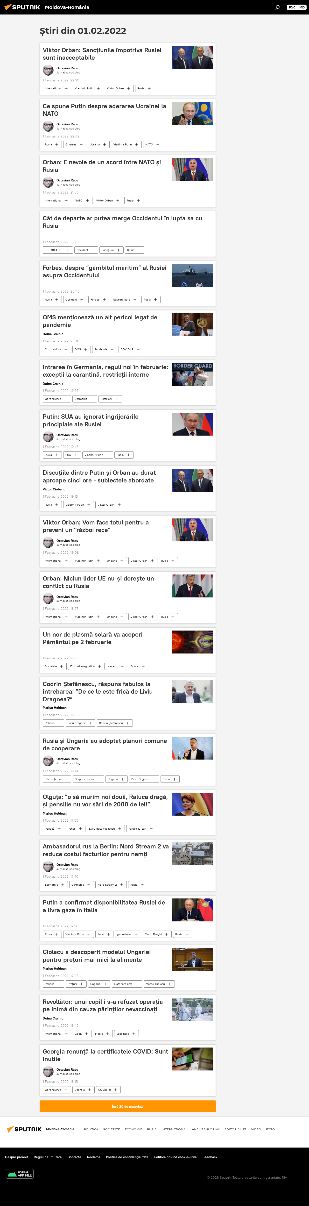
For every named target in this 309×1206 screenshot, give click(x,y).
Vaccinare (122, 1033)
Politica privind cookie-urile (175, 1157)
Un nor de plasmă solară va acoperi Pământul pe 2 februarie (93, 638)
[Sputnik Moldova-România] (23, 11)
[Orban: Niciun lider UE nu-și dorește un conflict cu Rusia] (192, 585)
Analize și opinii (206, 1129)
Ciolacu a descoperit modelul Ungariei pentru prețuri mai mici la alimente (97, 955)
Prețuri (72, 984)
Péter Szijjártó (140, 779)
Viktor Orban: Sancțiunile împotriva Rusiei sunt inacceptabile (102, 53)
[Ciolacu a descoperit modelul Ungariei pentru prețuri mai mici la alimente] (192, 959)
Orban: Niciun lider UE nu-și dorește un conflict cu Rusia (98, 582)
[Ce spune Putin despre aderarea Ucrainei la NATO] (192, 113)
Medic (99, 1033)
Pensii (72, 828)
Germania (81, 399)
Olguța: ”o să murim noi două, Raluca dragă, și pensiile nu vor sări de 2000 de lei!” (105, 800)
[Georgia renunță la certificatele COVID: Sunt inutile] (192, 1059)
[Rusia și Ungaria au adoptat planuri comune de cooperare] (192, 748)
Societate (51, 666)
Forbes (95, 299)
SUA (68, 455)
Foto (270, 1129)
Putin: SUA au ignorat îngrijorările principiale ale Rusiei (91, 420)
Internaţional (53, 88)
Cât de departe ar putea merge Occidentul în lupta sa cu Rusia (122, 222)
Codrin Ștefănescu (111, 723)
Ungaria (112, 560)
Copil (78, 1033)
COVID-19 (127, 349)
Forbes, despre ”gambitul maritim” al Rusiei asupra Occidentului (105, 271)
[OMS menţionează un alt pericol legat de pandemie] (192, 324)
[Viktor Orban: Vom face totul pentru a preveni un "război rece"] (192, 529)
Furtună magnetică (82, 666)
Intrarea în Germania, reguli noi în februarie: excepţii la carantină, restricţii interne (105, 370)
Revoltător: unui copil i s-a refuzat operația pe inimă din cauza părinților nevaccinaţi (103, 1005)
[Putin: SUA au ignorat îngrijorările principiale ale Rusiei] (192, 424)
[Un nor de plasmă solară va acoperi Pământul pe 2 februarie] (192, 642)
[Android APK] (19, 1174)
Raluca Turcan (137, 828)
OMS (78, 349)
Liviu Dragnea (76, 723)
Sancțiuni (108, 250)
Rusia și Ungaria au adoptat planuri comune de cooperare (105, 744)
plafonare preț (123, 984)
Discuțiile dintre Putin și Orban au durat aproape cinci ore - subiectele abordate (99, 476)
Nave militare (121, 299)
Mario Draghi (153, 934)
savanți (112, 666)
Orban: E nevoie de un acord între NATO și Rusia (102, 165)
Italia (101, 934)
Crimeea (70, 144)
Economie (51, 884)
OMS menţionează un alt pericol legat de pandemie (100, 321)
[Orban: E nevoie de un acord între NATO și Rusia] (192, 169)
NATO (149, 144)
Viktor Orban (115, 88)
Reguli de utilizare (48, 1157)
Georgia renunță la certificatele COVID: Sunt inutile (105, 1055)
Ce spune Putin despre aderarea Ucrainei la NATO (104, 109)
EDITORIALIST (54, 250)
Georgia (80, 1089)
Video (256, 1129)
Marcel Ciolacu (155, 984)
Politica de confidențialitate (127, 1157)
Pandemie (100, 349)
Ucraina (95, 144)
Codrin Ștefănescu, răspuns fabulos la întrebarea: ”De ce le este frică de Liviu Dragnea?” (98, 691)
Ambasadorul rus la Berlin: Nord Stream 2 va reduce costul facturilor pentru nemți (106, 850)
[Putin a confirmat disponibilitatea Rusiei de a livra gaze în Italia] (192, 909)
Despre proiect (16, 1157)
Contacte (74, 1157)
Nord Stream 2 (107, 884)
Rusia (140, 88)
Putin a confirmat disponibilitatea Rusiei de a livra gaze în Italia (104, 906)
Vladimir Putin (84, 88)
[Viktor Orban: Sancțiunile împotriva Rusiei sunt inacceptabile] (192, 57)
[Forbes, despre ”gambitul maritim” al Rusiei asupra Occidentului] (192, 275)
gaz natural (124, 934)
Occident (82, 250)
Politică (49, 723)
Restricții (106, 399)
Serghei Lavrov (84, 779)
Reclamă (93, 1157)
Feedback (210, 1157)
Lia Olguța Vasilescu (102, 828)
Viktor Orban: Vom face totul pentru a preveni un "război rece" (96, 526)
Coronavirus (53, 349)
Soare (134, 666)
